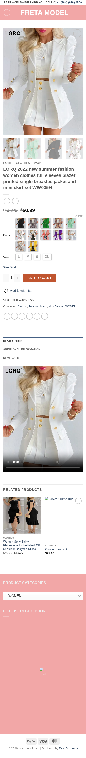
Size (6, 257)
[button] (7, 12)
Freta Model (44, 12)
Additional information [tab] (21, 349)
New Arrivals (56, 306)
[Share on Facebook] (14, 316)
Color (6, 235)
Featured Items (38, 306)
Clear (79, 216)
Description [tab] (12, 341)
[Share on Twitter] (22, 316)
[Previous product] (15, 201)
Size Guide (10, 267)
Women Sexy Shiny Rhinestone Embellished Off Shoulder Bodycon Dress (21, 545)
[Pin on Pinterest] (37, 316)
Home (7, 162)
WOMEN (40, 162)
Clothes (23, 162)
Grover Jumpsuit (56, 549)
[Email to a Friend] (29, 316)
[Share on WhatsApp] (7, 316)
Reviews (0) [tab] (11, 358)
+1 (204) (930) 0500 (69, 2)
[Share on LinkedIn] (44, 316)
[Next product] (7, 201)
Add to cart (39, 278)
